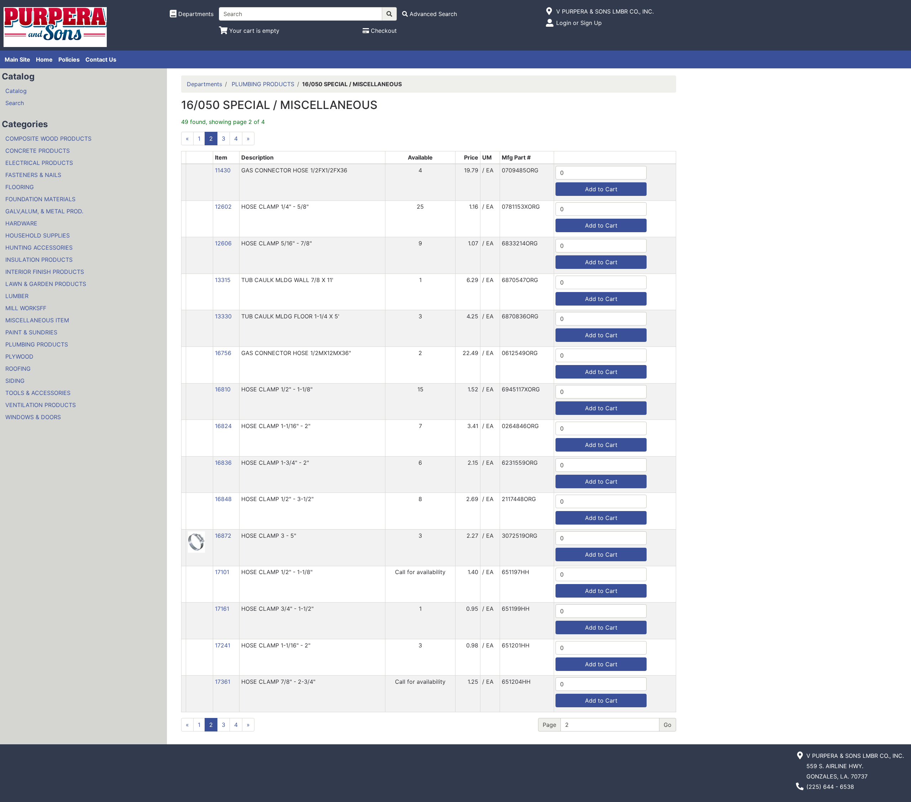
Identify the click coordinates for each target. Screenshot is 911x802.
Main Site (17, 59)
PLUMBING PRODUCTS (36, 344)
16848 (223, 498)
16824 (223, 425)
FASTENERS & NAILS (33, 174)
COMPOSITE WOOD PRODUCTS (48, 138)
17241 (222, 645)
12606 (223, 243)
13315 (223, 279)
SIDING (15, 380)
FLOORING (19, 187)
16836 (223, 462)
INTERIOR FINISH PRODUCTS (44, 271)
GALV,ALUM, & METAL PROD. (44, 211)
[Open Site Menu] (549, 11)
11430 (223, 170)
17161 (222, 608)
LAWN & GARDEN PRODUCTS (45, 283)
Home (44, 59)
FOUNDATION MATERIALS (40, 199)
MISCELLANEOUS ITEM (37, 320)
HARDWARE (21, 223)
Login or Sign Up (579, 22)
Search (14, 102)
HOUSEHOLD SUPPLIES (37, 235)
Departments (204, 84)
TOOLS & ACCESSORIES (37, 392)
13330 (223, 316)
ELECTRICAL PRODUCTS (39, 162)
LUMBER (16, 296)
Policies (69, 59)
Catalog (16, 90)
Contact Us (100, 59)
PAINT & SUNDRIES (31, 332)
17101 (222, 572)
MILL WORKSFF (25, 308)
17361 (222, 681)
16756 (223, 352)
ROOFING (18, 368)
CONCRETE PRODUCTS (37, 150)
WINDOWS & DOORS (33, 417)
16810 (223, 389)
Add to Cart (601, 189)
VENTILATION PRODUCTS (40, 404)
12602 (223, 206)
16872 (223, 535)
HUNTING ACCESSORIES (39, 247)
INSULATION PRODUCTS (39, 259)
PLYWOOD (19, 356)
